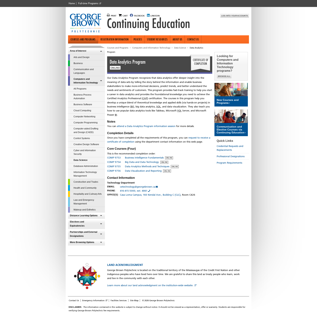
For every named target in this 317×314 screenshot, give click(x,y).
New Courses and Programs (228, 101)
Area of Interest (78, 51)
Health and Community (85, 188)
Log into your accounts (234, 16)
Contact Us (193, 39)
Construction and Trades (86, 182)
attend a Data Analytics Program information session (146, 126)
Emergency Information (93, 300)
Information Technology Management (85, 174)
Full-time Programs (88, 3)
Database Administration (86, 166)
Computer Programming (86, 122)
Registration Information (115, 39)
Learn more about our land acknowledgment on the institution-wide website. (150, 285)
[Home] (87, 23)
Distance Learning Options (84, 215)
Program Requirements (229, 162)
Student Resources (157, 39)
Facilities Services (119, 300)
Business (78, 63)
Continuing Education (148, 23)
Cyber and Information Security (85, 152)
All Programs (80, 88)
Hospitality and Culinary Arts (88, 194)
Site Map (134, 300)
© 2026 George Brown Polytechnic (158, 300)
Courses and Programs (83, 39)
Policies (138, 39)
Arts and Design (82, 57)
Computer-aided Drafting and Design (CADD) (86, 130)
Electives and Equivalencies (77, 223)
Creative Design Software (86, 144)
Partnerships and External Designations (83, 234)
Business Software (83, 104)
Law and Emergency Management (84, 202)
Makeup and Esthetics (85, 209)
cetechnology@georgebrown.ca (137, 186)
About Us (177, 39)
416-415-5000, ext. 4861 (133, 190)
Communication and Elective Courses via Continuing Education (230, 129)
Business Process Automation (82, 97)
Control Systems (82, 138)
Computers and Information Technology (86, 81)
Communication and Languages (84, 71)
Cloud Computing (82, 110)
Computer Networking (84, 116)
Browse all (224, 76)
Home (72, 3)
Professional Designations (231, 156)
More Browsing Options (82, 242)
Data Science (81, 160)
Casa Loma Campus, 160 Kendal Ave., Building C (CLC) (150, 194)
